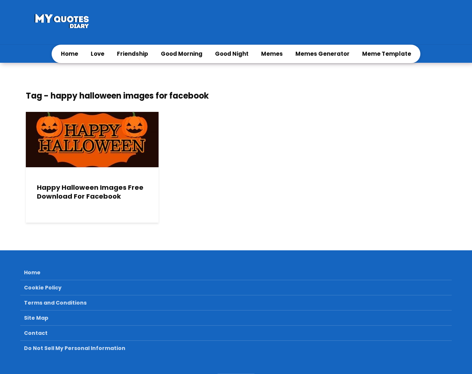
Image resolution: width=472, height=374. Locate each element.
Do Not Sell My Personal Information (74, 348)
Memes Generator (322, 54)
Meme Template (386, 54)
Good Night (232, 54)
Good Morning (181, 54)
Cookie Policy (43, 287)
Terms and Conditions (55, 302)
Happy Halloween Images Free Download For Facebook (90, 192)
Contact (36, 333)
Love (97, 54)
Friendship (132, 54)
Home (69, 54)
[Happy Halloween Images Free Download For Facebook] (92, 139)
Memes (272, 54)
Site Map (36, 318)
